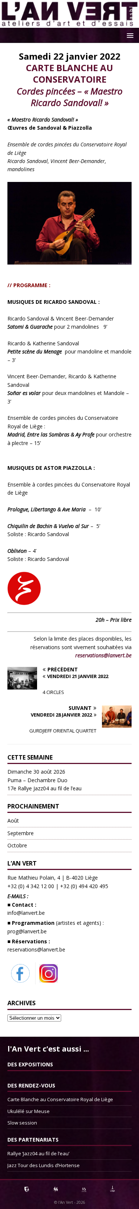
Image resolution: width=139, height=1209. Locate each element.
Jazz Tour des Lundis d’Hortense (43, 1165)
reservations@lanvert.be (36, 949)
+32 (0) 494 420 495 (84, 886)
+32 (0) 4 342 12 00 (30, 886)
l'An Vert (65, 1202)
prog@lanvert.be (27, 931)
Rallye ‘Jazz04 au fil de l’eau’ (38, 1153)
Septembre (20, 833)
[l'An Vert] (69, 23)
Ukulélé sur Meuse (28, 1111)
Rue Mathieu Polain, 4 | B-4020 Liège (52, 877)
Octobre (17, 845)
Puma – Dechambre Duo (44, 780)
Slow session (22, 1122)
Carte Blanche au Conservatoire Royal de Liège (60, 1099)
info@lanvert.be (26, 912)
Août (13, 820)
